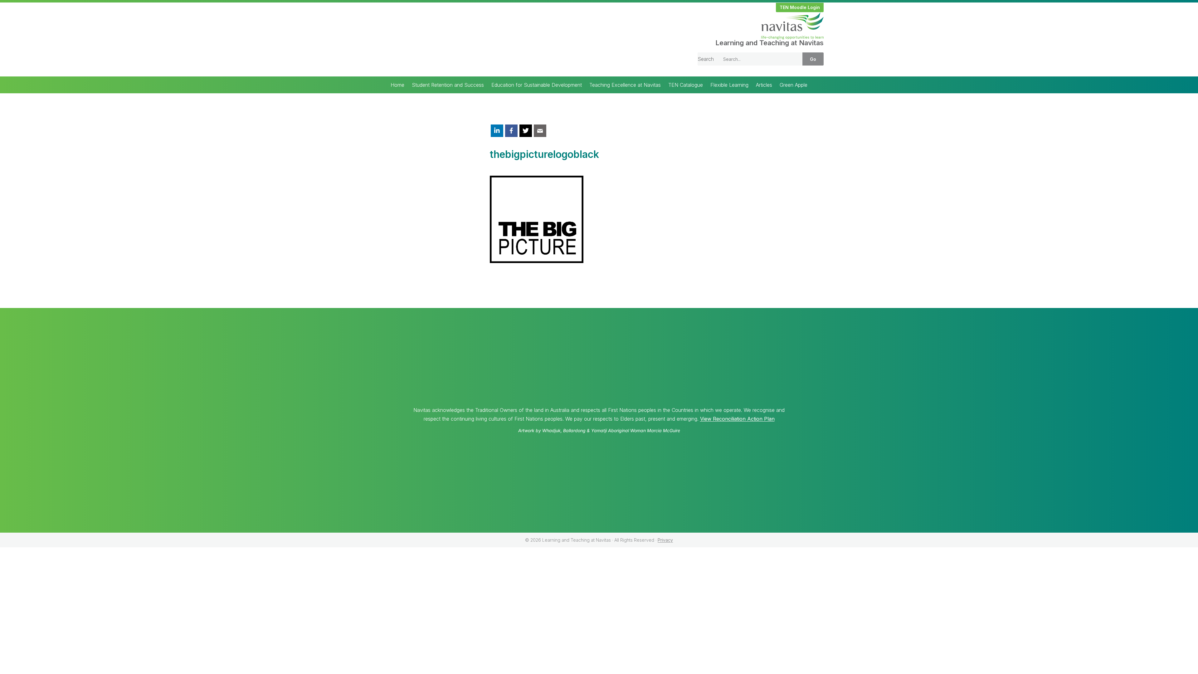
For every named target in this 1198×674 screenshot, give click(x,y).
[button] (800, 7)
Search (706, 59)
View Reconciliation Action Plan (737, 419)
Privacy (665, 540)
